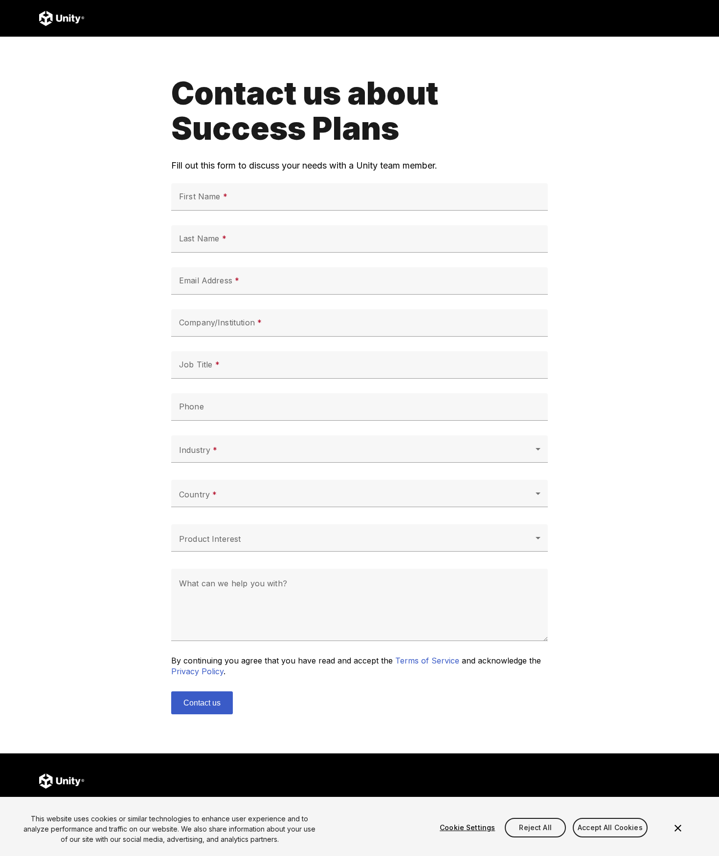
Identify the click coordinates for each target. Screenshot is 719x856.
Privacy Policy (197, 671)
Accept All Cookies (610, 827)
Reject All (535, 827)
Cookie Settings (467, 827)
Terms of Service (427, 660)
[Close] (678, 828)
